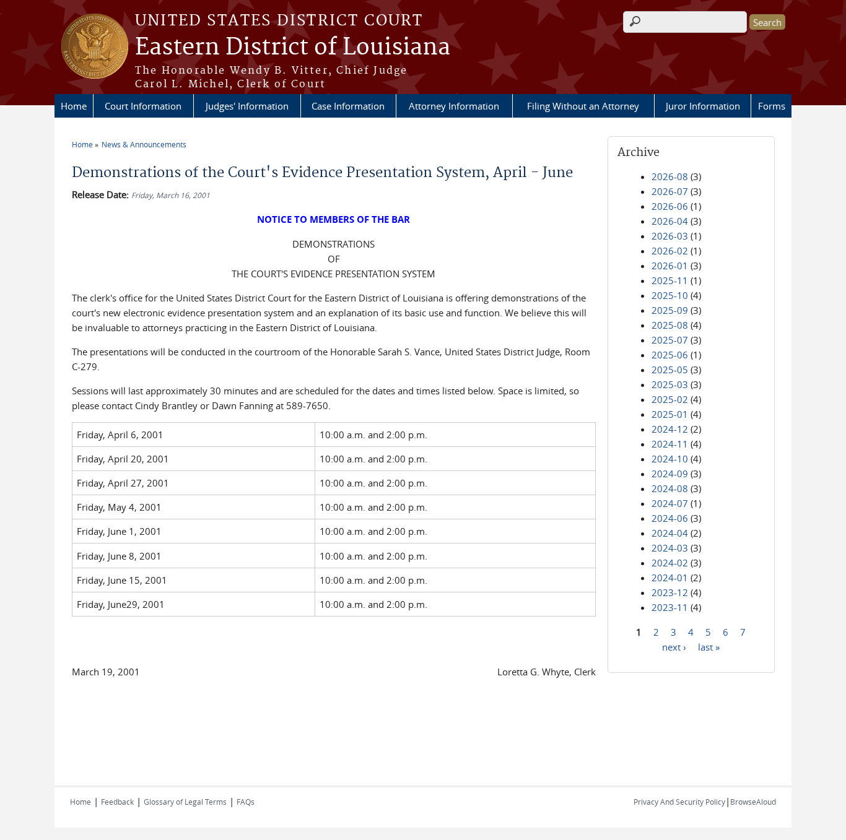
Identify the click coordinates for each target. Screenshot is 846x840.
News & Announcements (144, 144)
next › (674, 646)
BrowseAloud (753, 802)
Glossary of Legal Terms (185, 802)
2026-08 (670, 176)
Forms (771, 106)
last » (709, 646)
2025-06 (670, 355)
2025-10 (670, 295)
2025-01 (670, 414)
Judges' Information (247, 106)
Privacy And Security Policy (679, 802)
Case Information (348, 106)
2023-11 (670, 607)
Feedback (117, 802)
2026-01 (670, 265)
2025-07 (670, 340)
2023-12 (670, 592)
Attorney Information (454, 106)
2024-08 (670, 488)
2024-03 (670, 548)
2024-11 (670, 444)
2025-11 (670, 280)
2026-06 (670, 206)
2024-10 (670, 458)
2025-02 (670, 399)
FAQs (246, 802)
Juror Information (703, 106)
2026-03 (670, 236)
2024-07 (670, 503)
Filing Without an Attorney (583, 106)
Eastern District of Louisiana (292, 47)
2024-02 (670, 562)
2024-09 (670, 473)
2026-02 (670, 251)
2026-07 (670, 191)
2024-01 (670, 577)
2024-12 (670, 429)
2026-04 (670, 221)
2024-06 (670, 518)
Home (74, 106)
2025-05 (670, 369)
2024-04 (670, 533)
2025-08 (670, 325)
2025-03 (670, 384)
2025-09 (670, 310)
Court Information (143, 106)
